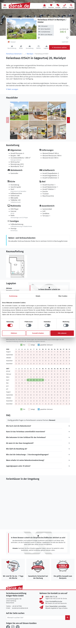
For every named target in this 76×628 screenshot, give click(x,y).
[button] (4, 6)
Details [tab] (38, 296)
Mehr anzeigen (12, 89)
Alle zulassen (62, 333)
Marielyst (30, 54)
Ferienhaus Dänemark (14, 54)
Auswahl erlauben (38, 333)
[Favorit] (67, 38)
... (24, 54)
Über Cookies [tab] (62, 296)
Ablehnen (14, 333)
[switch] (28, 325)
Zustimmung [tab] (13, 296)
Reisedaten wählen (60, 47)
